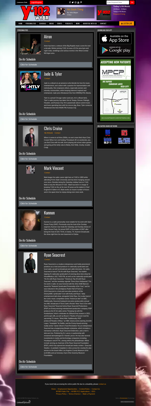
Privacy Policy (61, 394)
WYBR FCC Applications (80, 391)
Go (132, 2)
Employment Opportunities (67, 389)
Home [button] (20, 23)
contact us (102, 384)
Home (53, 389)
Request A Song (119, 14)
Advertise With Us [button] (90, 23)
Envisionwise (124, 398)
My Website (48, 133)
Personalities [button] (31, 23)
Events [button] (59, 23)
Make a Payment (89, 394)
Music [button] (51, 23)
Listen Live (127, 23)
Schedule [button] (42, 23)
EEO (93, 391)
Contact (47, 41)
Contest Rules (84, 389)
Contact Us (96, 389)
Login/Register (36, 2)
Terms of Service (75, 394)
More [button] (78, 23)
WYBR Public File (62, 391)
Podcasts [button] (69, 23)
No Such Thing (75, 9)
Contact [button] (103, 23)
